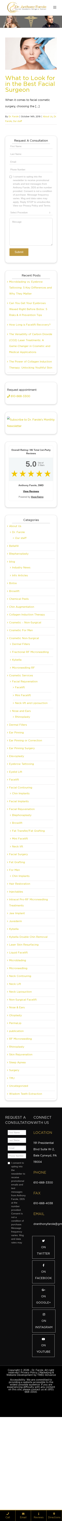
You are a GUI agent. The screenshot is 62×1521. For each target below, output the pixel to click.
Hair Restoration (19, 959)
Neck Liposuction (20, 1067)
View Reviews (31, 567)
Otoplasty (15, 1091)
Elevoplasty (16, 832)
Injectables (16, 967)
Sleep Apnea (17, 1138)
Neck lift (17, 922)
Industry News (21, 643)
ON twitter (43, 1326)
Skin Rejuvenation (20, 1130)
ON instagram (44, 1400)
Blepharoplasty (19, 629)
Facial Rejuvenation (25, 757)
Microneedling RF (23, 743)
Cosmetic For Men (21, 706)
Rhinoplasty (22, 792)
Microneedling (18, 1044)
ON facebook (43, 1351)
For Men (14, 946)
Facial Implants (19, 877)
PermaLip (15, 1099)
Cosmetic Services (21, 751)
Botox (13, 659)
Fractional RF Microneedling (30, 728)
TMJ (11, 1154)
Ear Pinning (16, 808)
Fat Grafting (17, 938)
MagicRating (37, 573)
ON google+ (43, 1375)
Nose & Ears (17, 1083)
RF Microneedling (20, 1114)
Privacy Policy (29, 1448)
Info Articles (20, 651)
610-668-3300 (20, 472)
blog (12, 637)
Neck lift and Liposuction (31, 779)
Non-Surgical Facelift (23, 1075)
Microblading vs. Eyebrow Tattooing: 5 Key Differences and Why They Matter (30, 363)
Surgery (14, 1146)
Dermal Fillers (21, 720)
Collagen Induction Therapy (27, 690)
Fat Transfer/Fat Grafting (28, 906)
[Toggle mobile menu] (55, 7)
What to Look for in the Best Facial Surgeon (30, 83)
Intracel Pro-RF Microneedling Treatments (28, 978)
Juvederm (15, 997)
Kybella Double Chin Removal (28, 1013)
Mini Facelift (23, 771)
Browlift (14, 667)
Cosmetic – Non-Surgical (25, 698)
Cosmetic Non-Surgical (24, 714)
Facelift (20, 763)
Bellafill (14, 622)
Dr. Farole (14, 116)
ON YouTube (43, 1424)
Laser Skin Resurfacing (24, 1020)
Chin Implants (20, 869)
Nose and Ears (21, 787)
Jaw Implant (17, 989)
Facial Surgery (18, 930)
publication (16, 1107)
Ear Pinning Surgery (22, 824)
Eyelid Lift (15, 847)
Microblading (17, 1036)
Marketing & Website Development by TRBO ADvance (31, 1449)
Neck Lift (15, 1060)
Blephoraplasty (22, 891)
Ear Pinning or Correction (25, 816)
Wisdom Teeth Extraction (25, 1169)
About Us (48, 116)
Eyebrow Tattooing (21, 840)
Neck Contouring (20, 1052)
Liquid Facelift (18, 1028)
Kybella (17, 735)
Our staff (17, 121)
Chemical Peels (19, 675)
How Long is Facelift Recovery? (29, 400)
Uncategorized (18, 1162)
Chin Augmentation (21, 682)
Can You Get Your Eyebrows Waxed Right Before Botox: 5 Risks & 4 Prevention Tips (28, 385)
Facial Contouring (20, 863)
